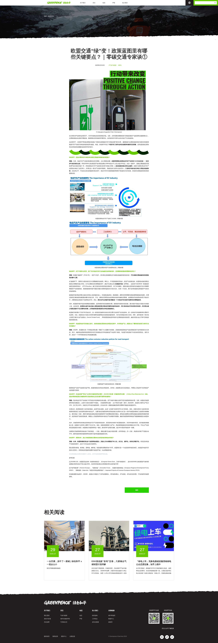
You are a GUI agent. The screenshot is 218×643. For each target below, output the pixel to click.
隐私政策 (55, 636)
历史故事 (46, 622)
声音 (113, 2)
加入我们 (125, 2)
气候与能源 (63, 615)
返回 (136, 490)
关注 (94, 2)
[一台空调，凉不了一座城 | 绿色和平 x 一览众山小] (64, 536)
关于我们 (82, 2)
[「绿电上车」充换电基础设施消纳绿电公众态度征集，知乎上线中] (153, 536)
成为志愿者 (95, 622)
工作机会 (95, 618)
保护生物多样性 (65, 618)
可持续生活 (63, 622)
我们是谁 (46, 615)
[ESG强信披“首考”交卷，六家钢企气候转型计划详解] (109, 536)
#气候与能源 (112, 65)
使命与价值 (47, 618)
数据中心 (111, 618)
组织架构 (95, 615)
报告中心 (64, 636)
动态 (104, 2)
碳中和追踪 (111, 615)
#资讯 (120, 65)
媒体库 (110, 622)
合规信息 (72, 636)
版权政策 (46, 636)
